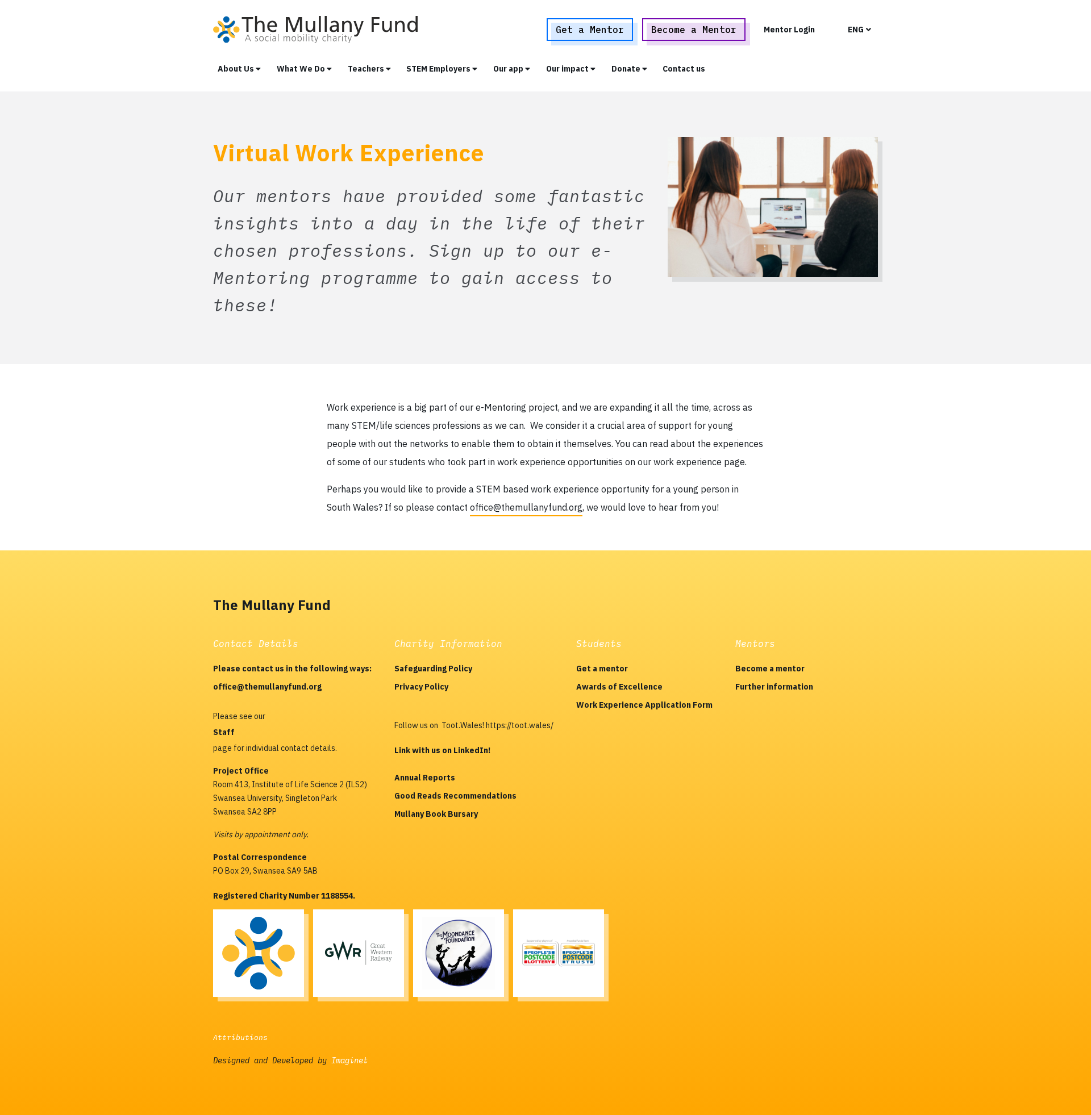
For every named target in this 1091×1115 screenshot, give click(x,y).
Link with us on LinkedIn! (442, 750)
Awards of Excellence (619, 687)
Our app (509, 69)
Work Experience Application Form (644, 705)
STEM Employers (439, 69)
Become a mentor (770, 668)
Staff (224, 732)
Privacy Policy (421, 687)
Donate (626, 69)
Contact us (684, 69)
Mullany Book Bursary (436, 814)
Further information (774, 687)
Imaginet (349, 1060)
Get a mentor (602, 668)
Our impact (568, 69)
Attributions (240, 1037)
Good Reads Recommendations (455, 796)
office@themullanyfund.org (526, 507)
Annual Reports (424, 777)
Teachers (367, 69)
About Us (237, 69)
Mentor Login (789, 29)
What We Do (302, 69)
